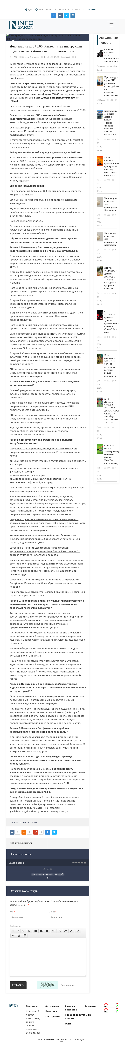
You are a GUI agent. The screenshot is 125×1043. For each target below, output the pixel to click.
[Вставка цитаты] (13, 935)
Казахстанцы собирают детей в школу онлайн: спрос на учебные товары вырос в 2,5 (110, 123)
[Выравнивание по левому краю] (36, 931)
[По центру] (41, 931)
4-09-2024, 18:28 (51, 57)
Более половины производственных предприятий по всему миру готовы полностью (113, 166)
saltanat (66, 57)
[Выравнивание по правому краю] (47, 931)
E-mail (52, 911)
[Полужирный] (13, 931)
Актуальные (52, 1006)
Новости (64, 9)
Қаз (30, 9)
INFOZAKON (52, 1039)
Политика (51, 1011)
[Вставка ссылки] (60, 931)
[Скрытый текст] (78, 931)
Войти (92, 9)
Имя (12, 911)
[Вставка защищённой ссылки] (66, 931)
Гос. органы (52, 1016)
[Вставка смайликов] (53, 931)
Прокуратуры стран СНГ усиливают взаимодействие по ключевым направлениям (112, 86)
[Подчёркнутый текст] (23, 931)
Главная (51, 9)
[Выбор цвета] (71, 931)
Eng (40, 9)
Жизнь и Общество (30, 57)
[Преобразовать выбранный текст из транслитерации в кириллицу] (19, 935)
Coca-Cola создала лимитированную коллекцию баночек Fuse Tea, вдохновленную (112, 454)
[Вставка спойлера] (25, 935)
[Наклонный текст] (18, 931)
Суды (68, 1023)
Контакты (78, 9)
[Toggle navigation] (111, 25)
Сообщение (16, 926)
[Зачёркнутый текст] (29, 931)
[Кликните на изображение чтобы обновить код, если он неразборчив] (47, 985)
